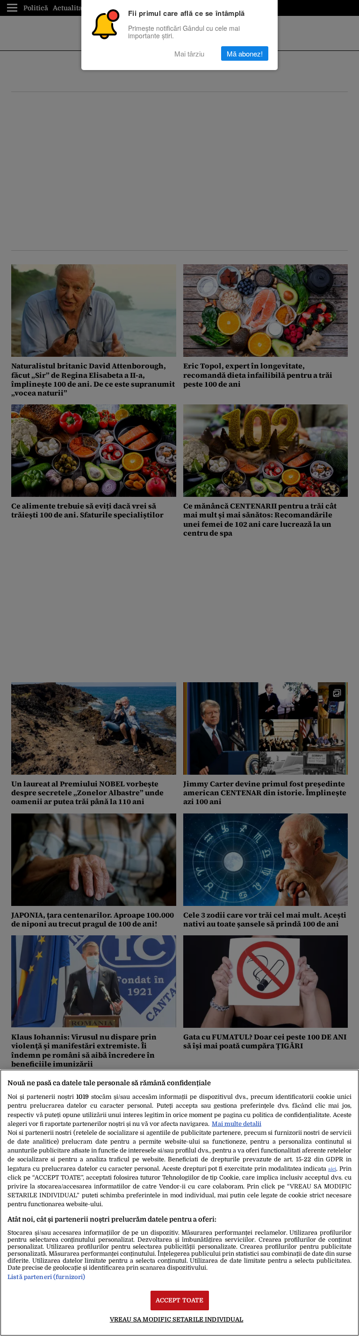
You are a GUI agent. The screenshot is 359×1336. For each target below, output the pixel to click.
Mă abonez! (245, 53)
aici (332, 1169)
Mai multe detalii (236, 1123)
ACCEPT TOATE (180, 1300)
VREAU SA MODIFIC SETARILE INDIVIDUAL (177, 1319)
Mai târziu (189, 53)
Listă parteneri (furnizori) (46, 1276)
